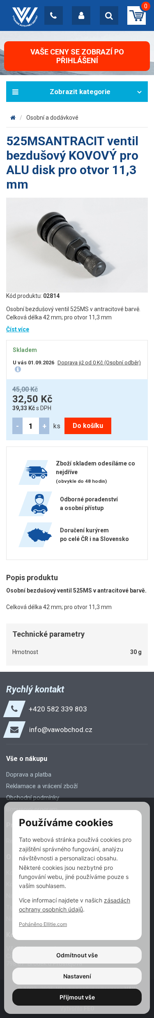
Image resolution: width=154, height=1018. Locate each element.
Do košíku (88, 426)
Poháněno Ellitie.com (43, 924)
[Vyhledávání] (109, 15)
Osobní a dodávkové (52, 117)
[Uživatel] (81, 15)
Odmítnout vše (77, 955)
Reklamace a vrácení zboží (42, 786)
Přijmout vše (77, 997)
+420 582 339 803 (58, 709)
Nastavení (77, 976)
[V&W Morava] (13, 117)
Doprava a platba (28, 774)
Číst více (17, 329)
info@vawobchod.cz (60, 729)
